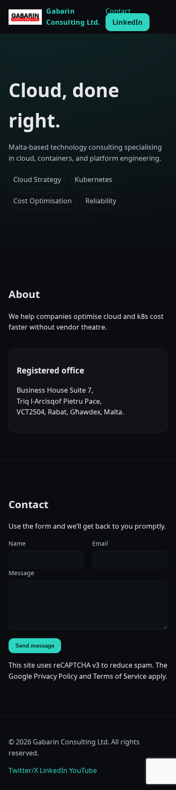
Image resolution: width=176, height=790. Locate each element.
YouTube (83, 770)
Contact (118, 11)
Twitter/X (23, 770)
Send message (34, 645)
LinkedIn (127, 22)
